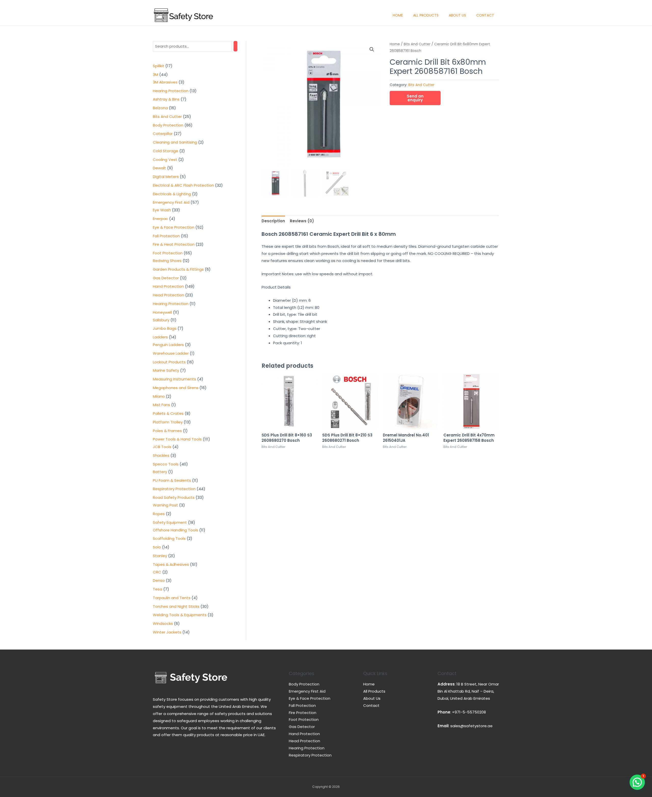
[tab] (273, 221)
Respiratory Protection (310, 755)
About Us (457, 15)
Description (273, 221)
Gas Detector (302, 726)
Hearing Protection (306, 748)
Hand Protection (304, 733)
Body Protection (304, 684)
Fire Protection (302, 712)
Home (398, 15)
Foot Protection (304, 719)
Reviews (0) (302, 221)
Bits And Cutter (417, 44)
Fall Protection (302, 705)
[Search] (235, 46)
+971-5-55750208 (469, 712)
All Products (426, 15)
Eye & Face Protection (309, 698)
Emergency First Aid (307, 691)
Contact (485, 15)
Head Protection (304, 741)
